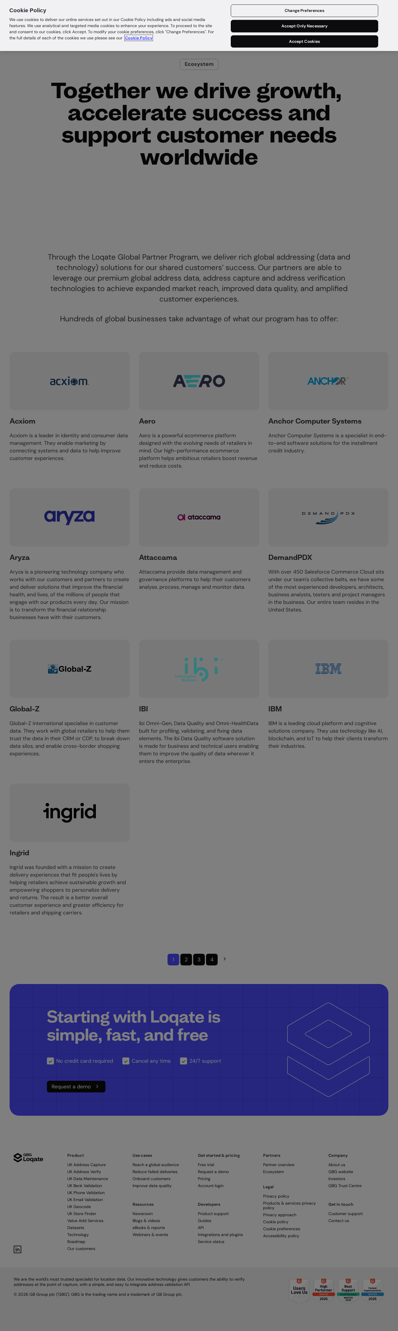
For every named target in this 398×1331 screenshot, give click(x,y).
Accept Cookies (304, 41)
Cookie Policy (138, 37)
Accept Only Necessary (304, 26)
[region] (199, 25)
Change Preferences (304, 10)
